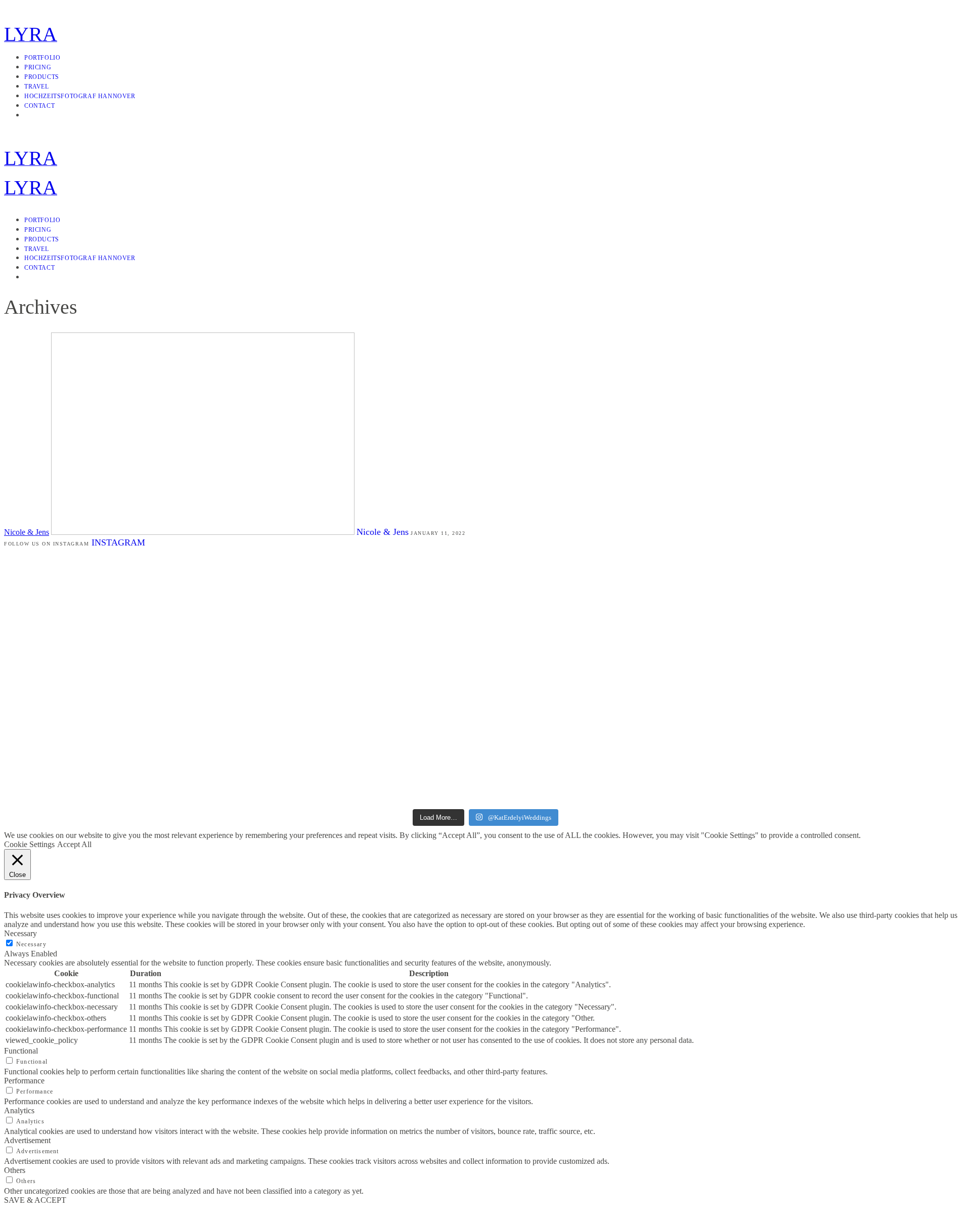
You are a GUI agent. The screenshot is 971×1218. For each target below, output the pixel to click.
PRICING (37, 67)
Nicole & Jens (26, 532)
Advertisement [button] (27, 1140)
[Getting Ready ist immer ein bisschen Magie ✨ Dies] (405, 636)
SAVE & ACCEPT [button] (35, 1200)
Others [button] (14, 1170)
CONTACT (39, 105)
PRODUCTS (41, 76)
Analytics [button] (19, 1110)
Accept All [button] (74, 844)
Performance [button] (24, 1080)
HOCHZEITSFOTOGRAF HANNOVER (80, 96)
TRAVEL (36, 86)
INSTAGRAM (118, 542)
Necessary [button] (20, 933)
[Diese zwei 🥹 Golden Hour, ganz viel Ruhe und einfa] (243, 650)
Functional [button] (21, 1050)
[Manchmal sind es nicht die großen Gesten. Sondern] (82, 677)
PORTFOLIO (42, 57)
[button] (485, 1209)
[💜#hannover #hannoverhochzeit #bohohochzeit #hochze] (566, 614)
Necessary (31, 944)
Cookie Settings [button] (29, 844)
